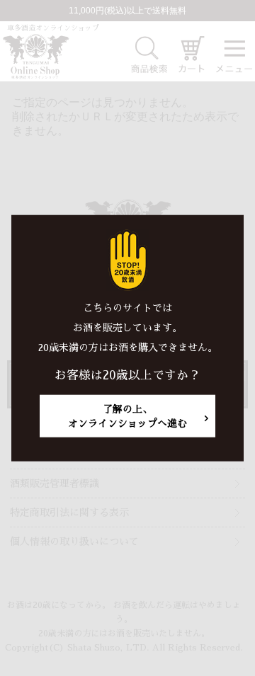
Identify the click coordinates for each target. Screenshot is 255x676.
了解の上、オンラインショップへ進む (127, 416)
